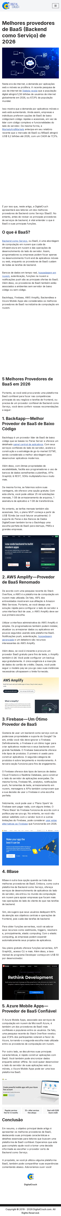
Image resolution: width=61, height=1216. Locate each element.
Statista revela (29, 90)
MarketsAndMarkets (13, 129)
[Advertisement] (30, 173)
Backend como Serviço (14, 240)
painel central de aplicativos (28, 444)
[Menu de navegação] (55, 5)
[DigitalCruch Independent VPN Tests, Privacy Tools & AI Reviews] (10, 5)
